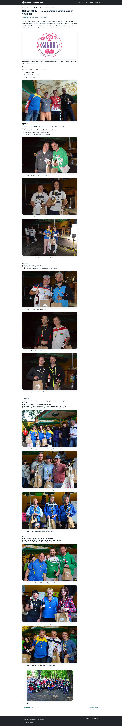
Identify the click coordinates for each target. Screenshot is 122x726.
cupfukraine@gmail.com (30, 722)
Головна (78, 2)
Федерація (97, 2)
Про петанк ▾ (89, 2)
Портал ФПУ (94, 718)
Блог (83, 2)
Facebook (87, 718)
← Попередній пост (27, 707)
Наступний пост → (95, 707)
